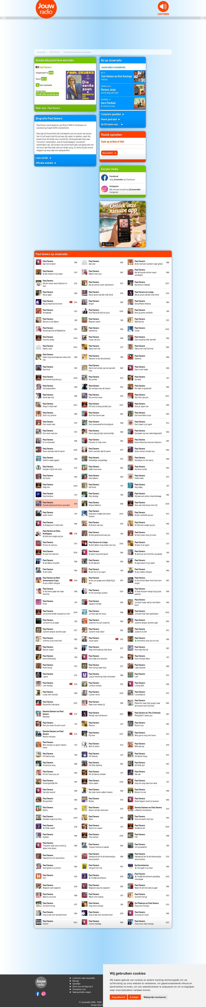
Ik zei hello (48, 570)
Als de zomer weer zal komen (101, 283)
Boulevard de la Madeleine (54, 329)
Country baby (48, 338)
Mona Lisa (140, 724)
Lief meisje (48, 684)
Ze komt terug (141, 895)
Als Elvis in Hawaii (142, 283)
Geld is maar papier (51, 458)
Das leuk (48, 368)
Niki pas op (140, 744)
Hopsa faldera (95, 503)
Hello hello (140, 476)
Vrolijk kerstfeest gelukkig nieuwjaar (147, 876)
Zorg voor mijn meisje (144, 922)
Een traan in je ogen (143, 422)
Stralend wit (140, 826)
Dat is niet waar (141, 368)
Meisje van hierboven (98, 714)
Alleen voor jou (95, 272)
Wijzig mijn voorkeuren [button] (155, 997)
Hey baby (140, 485)
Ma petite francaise (51, 703)
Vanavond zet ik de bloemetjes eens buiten (102, 856)
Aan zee (94, 262)
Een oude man (49, 422)
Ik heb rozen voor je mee (145, 533)
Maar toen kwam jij (97, 703)
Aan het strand (49, 262)
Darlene (140, 357)
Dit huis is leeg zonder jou (100, 405)
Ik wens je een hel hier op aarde (148, 552)
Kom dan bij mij (141, 648)
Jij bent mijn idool (96, 630)
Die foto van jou (141, 396)
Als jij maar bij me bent (52, 302)
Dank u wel (48, 347)
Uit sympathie (141, 845)
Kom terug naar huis (97, 666)
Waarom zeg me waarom (99, 886)
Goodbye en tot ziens (144, 458)
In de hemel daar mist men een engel (148, 580)
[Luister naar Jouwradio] (163, 14)
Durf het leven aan (97, 414)
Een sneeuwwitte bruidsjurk (101, 422)
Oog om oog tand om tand (146, 781)
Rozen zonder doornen (98, 808)
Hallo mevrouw (95, 467)
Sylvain (48, 835)
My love (94, 734)
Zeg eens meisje (96, 904)
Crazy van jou (94, 338)
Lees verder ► (44, 157)
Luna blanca (140, 693)
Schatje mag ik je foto (52, 817)
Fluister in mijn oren (97, 440)
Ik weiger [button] (134, 997)
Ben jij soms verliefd (143, 311)
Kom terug (48, 666)
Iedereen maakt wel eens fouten (100, 514)
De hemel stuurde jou (52, 378)
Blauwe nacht (94, 320)
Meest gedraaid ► (111, 119)
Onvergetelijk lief (50, 781)
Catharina (94, 329)
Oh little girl (140, 763)
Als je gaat (48, 293)
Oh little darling (95, 763)
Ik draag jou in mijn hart (53, 523)
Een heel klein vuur (143, 414)
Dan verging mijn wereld (145, 338)
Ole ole (140, 772)
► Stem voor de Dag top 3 (81, 986)
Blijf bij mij (140, 320)
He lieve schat (141, 467)
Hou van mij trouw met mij (146, 503)
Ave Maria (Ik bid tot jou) (99, 311)
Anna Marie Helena (143, 302)
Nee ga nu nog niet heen (145, 734)
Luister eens (94, 693)
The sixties (94, 835)
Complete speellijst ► (113, 114)
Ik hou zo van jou (50, 543)
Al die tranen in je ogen (53, 272)
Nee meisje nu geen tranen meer (54, 745)
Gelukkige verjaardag (98, 458)
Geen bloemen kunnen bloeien (148, 440)
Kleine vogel (48, 648)
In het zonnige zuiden (98, 591)
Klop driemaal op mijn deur (100, 648)
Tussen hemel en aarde (99, 845)
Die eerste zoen (95, 396)
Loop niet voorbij (50, 693)
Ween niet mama (96, 895)
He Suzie (48, 476)
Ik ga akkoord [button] (118, 997)
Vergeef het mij (95, 866)
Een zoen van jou (50, 431)
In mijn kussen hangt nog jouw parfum (148, 591)
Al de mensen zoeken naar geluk (149, 262)
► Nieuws (74, 980)
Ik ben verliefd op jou (144, 513)
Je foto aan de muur (97, 612)
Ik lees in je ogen (142, 543)
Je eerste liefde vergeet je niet (56, 612)
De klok (140, 378)
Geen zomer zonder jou (145, 449)
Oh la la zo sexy (49, 763)
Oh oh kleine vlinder (97, 772)
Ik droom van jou (96, 523)
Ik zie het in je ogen (97, 570)
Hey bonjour (48, 494)
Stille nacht (49, 826)
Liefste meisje (95, 684)
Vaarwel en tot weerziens (53, 856)
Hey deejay (94, 494)
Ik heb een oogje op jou (145, 523)
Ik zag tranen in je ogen (145, 561)
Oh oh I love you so (51, 772)
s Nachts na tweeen (148, 808)
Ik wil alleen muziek (51, 561)
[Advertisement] (160, 99)
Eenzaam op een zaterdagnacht (148, 431)
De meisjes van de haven (99, 387)
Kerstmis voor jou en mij (146, 639)
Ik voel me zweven (51, 552)
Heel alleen (94, 476)
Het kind (94, 485)
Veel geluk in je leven (52, 866)
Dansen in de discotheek (99, 357)
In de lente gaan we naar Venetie (53, 591)
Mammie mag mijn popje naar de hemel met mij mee (147, 703)
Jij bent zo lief (141, 630)
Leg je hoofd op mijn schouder (102, 675)
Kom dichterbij (49, 657)
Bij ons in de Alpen (51, 320)
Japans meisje (95, 602)
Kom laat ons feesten (98, 657)
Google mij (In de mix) (52, 467)
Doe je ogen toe (142, 405)
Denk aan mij (48, 396)
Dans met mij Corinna (144, 347)
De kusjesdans (49, 387)
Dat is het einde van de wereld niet (102, 368)
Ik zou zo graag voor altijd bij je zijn (102, 580)
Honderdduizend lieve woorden (56, 503)
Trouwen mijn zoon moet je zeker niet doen (54, 845)
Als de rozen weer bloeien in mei (55, 283)
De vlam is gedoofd (143, 387)
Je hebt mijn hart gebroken (146, 612)
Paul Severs (55, 52)
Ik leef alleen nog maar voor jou (102, 543)
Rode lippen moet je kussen (147, 799)
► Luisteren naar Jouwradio (82, 978)
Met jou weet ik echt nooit (54, 724)
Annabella (48, 311)
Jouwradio (41, 52)
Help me (48, 485)
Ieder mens (48, 513)
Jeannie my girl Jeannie (99, 621)
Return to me (140, 790)
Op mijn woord (49, 790)
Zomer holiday (95, 922)
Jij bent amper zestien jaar (146, 621)
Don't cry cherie (49, 414)
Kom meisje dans (142, 657)
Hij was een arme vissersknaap (148, 494)
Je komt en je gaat (51, 621)
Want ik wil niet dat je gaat (146, 886)
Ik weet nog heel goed (98, 552)
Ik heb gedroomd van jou (99, 533)
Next (202, 18)
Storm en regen (95, 826)
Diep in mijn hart (50, 405)
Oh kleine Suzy (141, 754)
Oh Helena (94, 754)
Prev (3, 18)
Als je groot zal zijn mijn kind (101, 293)
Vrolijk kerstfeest (97, 876)
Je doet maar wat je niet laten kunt (147, 602)
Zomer (48, 922)
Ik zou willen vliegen (143, 570)
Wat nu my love (49, 895)
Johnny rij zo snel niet (52, 639)
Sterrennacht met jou (144, 817)
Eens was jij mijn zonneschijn (101, 431)
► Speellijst (74, 983)
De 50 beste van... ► (112, 124)
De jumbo (94, 378)
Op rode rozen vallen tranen (101, 790)
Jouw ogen (94, 639)
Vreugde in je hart (144, 866)
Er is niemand (49, 440)
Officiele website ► (46, 162)
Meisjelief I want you (147, 714)
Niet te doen (94, 744)
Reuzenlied (48, 799)
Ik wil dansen (94, 561)
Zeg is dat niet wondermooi (55, 913)
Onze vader (94, 781)
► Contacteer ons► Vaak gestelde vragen (80, 990)
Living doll (140, 684)
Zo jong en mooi (142, 913)
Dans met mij (94, 347)
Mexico (94, 724)
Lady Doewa (140, 666)
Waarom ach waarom (52, 886)
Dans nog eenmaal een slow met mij (57, 357)
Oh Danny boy (49, 754)
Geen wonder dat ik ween (54, 449)
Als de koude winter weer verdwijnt (146, 272)
